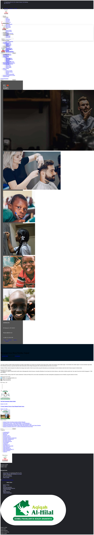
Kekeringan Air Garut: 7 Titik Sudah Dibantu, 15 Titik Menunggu (16, 423)
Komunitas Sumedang (8, 439)
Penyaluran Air (7, 440)
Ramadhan (6, 444)
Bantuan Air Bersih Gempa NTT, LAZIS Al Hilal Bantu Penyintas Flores (18, 426)
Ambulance (6, 432)
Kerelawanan (7, 436)
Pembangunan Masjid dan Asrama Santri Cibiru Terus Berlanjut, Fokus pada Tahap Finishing (22, 425)
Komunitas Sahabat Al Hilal (10, 437)
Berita (5, 433)
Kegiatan (6, 435)
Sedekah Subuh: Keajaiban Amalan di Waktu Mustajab (14, 422)
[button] (47, 78)
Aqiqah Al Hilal (4, 527)
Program (6, 442)
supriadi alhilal (5, 356)
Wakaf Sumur (6, 450)
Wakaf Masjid (7, 448)
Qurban (5, 443)
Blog (5, 434)
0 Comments (17, 356)
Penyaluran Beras (7, 441)
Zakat (5, 451)
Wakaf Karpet (6, 447)
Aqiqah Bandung (4, 530)
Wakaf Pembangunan (8, 449)
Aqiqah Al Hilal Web (5, 532)
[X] (2, 8)
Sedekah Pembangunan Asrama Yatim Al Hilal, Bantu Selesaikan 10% (17, 424)
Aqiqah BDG (3, 528)
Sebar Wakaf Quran (8, 445)
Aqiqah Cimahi (4, 533)
